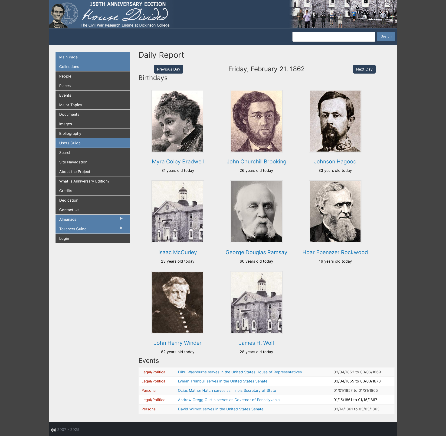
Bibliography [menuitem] (70, 133)
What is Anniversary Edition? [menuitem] (84, 181)
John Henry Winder (178, 343)
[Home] (223, 13)
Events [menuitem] (65, 95)
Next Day (364, 69)
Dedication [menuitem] (68, 200)
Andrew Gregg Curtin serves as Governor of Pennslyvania (229, 399)
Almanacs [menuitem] (66, 220)
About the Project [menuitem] (74, 171)
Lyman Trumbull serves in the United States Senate (222, 381)
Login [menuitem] (64, 238)
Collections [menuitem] (69, 66)
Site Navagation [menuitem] (73, 162)
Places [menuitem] (65, 85)
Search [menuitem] (65, 152)
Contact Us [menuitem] (69, 209)
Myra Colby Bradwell (178, 161)
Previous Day (168, 69)
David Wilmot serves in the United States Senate (220, 409)
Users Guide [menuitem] (70, 143)
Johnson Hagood (335, 161)
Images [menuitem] (65, 124)
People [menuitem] (65, 76)
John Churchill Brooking (256, 161)
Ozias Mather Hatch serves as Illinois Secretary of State (227, 390)
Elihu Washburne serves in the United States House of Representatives (240, 372)
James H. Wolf (256, 343)
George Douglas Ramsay (256, 252)
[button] (177, 151)
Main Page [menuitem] (68, 57)
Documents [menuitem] (69, 114)
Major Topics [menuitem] (70, 104)
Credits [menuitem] (65, 190)
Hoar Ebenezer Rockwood (335, 252)
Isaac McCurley (177, 252)
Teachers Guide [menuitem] (71, 229)
